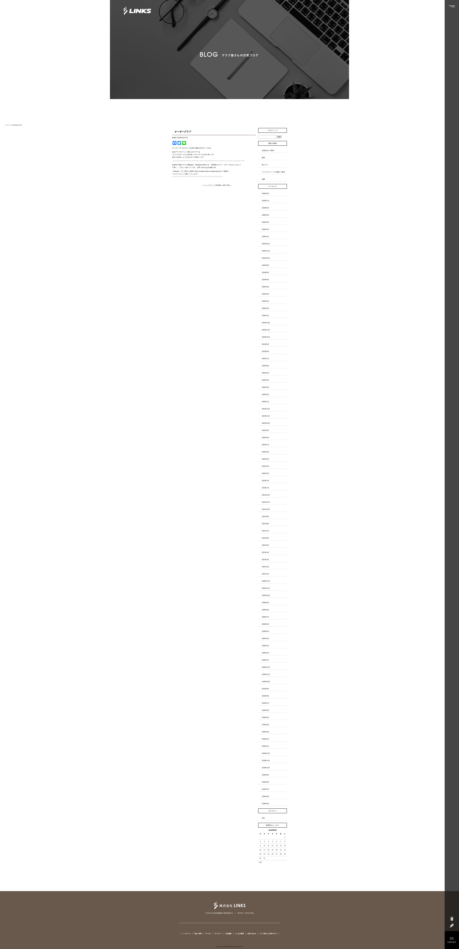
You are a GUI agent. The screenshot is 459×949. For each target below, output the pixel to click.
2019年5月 (265, 717)
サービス (208, 933)
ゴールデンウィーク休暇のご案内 (273, 172)
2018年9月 (265, 775)
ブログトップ (273, 130)
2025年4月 (265, 222)
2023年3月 (265, 387)
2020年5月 (265, 631)
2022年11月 (266, 416)
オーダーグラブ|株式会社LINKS (13, 125)
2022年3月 (265, 473)
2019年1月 (265, 746)
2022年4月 (265, 466)
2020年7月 (265, 617)
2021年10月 (266, 509)
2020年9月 (265, 603)
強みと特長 (198, 933)
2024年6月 (265, 280)
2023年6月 (265, 366)
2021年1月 (265, 574)
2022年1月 (265, 488)
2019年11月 (266, 674)
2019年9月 (265, 689)
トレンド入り (207, 185)
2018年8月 (265, 782)
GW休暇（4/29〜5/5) (223, 185)
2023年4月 (265, 380)
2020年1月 (265, 660)
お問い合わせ (251, 933)
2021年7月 (265, 531)
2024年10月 (266, 258)
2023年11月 (266, 330)
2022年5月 (265, 459)
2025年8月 (265, 193)
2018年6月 (265, 796)
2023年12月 (266, 323)
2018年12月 (266, 753)
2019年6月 (265, 710)
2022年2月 (265, 480)
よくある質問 (239, 933)
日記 (263, 818)
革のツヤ (265, 165)
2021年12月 (266, 495)
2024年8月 (265, 272)
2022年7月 (265, 445)
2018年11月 (266, 760)
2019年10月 (266, 681)
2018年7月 (265, 789)
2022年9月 (265, 430)
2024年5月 (265, 287)
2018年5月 (265, 803)
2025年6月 (265, 208)
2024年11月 (266, 251)
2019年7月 (265, 703)
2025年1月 (265, 236)
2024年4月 (265, 294)
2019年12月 (266, 667)
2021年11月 (266, 502)
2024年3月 (265, 301)
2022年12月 (266, 409)
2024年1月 (265, 315)
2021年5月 (265, 545)
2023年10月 (266, 337)
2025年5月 (265, 215)
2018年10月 (266, 768)
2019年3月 (265, 732)
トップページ (186, 933)
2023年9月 (265, 344)
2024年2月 (265, 308)
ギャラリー (218, 933)
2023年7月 (265, 358)
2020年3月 (265, 646)
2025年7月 (265, 201)
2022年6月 (265, 452)
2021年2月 (265, 567)
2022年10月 (266, 423)
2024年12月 (266, 244)
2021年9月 (265, 516)
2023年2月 (265, 394)
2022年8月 (265, 437)
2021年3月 (265, 559)
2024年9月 (265, 265)
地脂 (263, 179)
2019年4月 (265, 725)
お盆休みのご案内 (268, 150)
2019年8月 (265, 696)
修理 (263, 158)
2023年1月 (265, 402)
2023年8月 (265, 351)
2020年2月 (265, 653)
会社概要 (228, 933)
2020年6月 (265, 624)
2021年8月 (265, 524)
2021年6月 (265, 538)
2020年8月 (265, 610)
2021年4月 (265, 552)
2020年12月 (266, 581)
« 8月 (260, 862)
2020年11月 (266, 588)
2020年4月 (265, 638)
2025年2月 (265, 229)
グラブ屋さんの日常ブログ (268, 933)
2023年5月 (265, 373)
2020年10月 (266, 595)
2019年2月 (265, 739)
